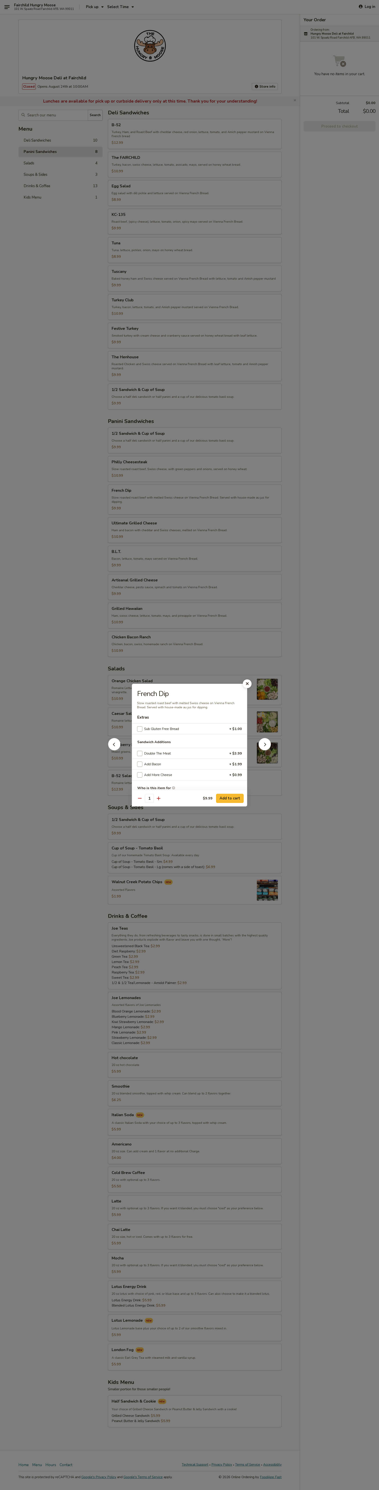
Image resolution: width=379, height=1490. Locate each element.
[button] (114, 749)
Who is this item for (154, 788)
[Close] (247, 683)
